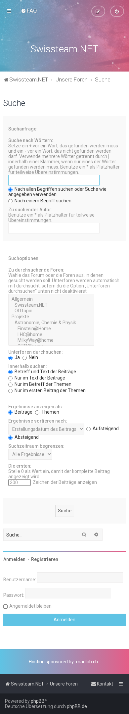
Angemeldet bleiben (30, 606)
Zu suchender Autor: (30, 209)
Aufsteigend (105, 428)
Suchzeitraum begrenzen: (36, 446)
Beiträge (23, 412)
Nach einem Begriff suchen (42, 200)
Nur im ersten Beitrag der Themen (50, 390)
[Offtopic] (51, 311)
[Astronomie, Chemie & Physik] (51, 323)
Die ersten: (19, 466)
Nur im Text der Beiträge (39, 378)
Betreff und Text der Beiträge (45, 371)
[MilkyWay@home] (51, 340)
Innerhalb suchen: (27, 366)
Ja (17, 357)
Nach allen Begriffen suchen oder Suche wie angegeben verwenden (57, 191)
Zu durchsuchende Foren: (36, 270)
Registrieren (44, 559)
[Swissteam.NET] (51, 305)
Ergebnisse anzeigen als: (35, 406)
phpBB (38, 701)
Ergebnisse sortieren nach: (37, 421)
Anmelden (14, 559)
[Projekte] (51, 317)
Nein (33, 357)
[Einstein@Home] (51, 329)
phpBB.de (77, 706)
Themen (49, 412)
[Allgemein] (51, 299)
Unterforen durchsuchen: (35, 352)
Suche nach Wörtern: (30, 140)
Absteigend (26, 437)
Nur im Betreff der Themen (42, 384)
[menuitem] (29, 11)
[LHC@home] (51, 335)
